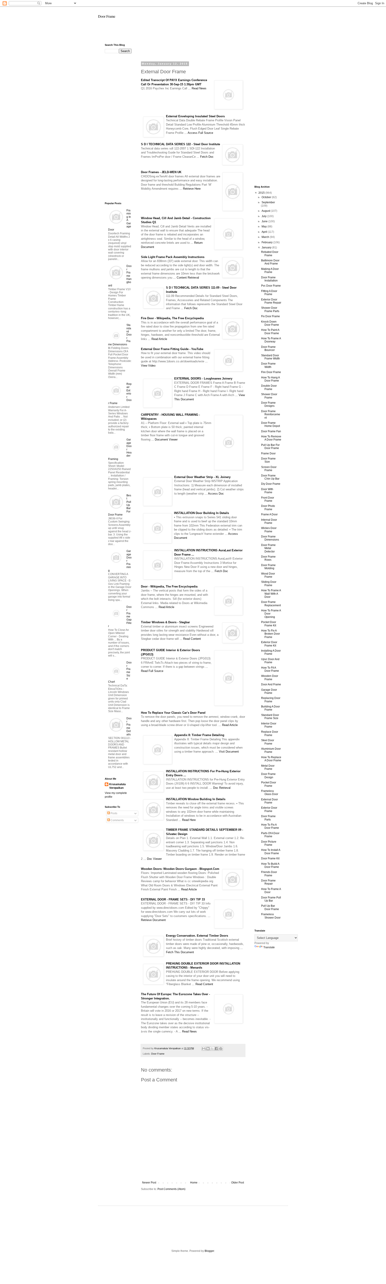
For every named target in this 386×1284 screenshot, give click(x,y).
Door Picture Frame (268, 843)
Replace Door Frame (269, 733)
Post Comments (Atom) (171, 1189)
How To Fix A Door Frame (270, 826)
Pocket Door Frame (268, 784)
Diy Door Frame (270, 483)
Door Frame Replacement (271, 603)
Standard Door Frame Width (270, 357)
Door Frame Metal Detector (268, 548)
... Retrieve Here (190, 188)
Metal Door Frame (268, 767)
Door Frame (106, 16)
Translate (269, 947)
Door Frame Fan (271, 431)
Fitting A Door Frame (269, 293)
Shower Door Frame (269, 396)
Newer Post (149, 1182)
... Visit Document (227, 751)
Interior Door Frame (268, 725)
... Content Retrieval (186, 277)
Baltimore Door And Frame (270, 262)
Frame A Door (269, 514)
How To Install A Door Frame (270, 851)
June (265, 221)
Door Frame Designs (268, 404)
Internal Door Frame (269, 521)
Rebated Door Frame (269, 253)
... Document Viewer (164, 439)
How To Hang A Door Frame (270, 379)
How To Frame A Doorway (271, 340)
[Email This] (203, 1048)
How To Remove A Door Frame (271, 438)
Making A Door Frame (270, 270)
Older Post (237, 1182)
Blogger (209, 1251)
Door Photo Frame (268, 507)
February (267, 242)
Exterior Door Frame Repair (271, 301)
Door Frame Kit (270, 858)
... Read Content (190, 638)
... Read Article (157, 339)
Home (193, 1182)
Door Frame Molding (268, 567)
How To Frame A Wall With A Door (271, 593)
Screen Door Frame (269, 469)
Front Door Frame (267, 499)
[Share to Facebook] (216, 1048)
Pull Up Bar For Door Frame (270, 446)
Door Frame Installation (269, 279)
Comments (117, 820)
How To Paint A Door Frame (270, 331)
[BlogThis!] (208, 1048)
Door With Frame (267, 491)
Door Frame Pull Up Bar (271, 899)
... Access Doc (214, 493)
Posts (113, 813)
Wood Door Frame (268, 575)
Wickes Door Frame (269, 530)
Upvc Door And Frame (270, 661)
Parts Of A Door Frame (270, 835)
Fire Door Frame (271, 372)
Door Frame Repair (268, 882)
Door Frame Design (268, 775)
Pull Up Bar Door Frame (270, 907)
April (265, 231)
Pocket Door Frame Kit (268, 624)
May (264, 226)
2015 (261, 192)
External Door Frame (269, 801)
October (267, 197)
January (267, 247)
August (266, 210)
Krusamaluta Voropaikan (117, 786)
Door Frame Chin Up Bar (270, 477)
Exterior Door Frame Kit (269, 644)
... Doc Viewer (152, 858)
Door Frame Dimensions (270, 538)
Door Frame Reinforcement (270, 414)
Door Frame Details (129, 726)
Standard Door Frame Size (270, 716)
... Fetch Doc (205, 156)
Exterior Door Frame (269, 809)
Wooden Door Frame (269, 677)
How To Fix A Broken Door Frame (270, 634)
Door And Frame (271, 684)
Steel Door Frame (267, 742)
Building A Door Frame (270, 708)
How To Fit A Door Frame (270, 669)
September (268, 202)
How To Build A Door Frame (270, 865)
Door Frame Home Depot (270, 424)
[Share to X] (212, 1048)
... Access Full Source (198, 132)
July (264, 216)
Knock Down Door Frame (270, 323)
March (266, 237)
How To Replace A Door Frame (271, 759)
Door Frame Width (268, 365)
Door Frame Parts (268, 818)
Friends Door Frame (269, 874)
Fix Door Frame (270, 316)
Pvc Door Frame (271, 285)
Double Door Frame (269, 387)
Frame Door (268, 453)
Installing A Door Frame (271, 652)
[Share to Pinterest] (220, 1048)
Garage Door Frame (269, 691)
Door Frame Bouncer (268, 348)
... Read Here (187, 820)
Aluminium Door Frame (271, 750)
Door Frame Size (268, 460)
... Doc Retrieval (220, 787)
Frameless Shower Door (271, 916)
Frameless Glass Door (269, 792)
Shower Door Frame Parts (270, 309)
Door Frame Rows (268, 558)
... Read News (197, 88)
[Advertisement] (193, 33)
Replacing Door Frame (270, 700)
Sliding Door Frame (268, 583)
